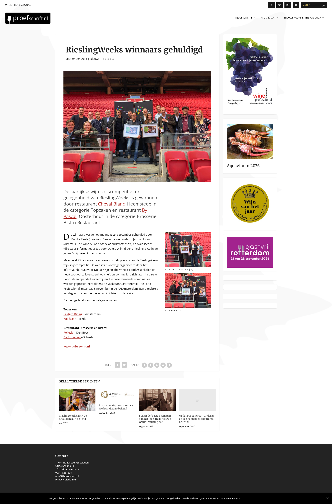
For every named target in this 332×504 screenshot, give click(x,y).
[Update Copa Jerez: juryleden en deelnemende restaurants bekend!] (197, 400)
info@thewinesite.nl (67, 476)
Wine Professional (18, 4)
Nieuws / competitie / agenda (302, 17)
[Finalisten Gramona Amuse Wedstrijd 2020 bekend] (117, 394)
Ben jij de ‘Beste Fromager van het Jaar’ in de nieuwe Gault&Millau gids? (155, 418)
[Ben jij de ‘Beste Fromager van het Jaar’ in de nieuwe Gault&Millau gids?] (157, 400)
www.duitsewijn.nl (76, 346)
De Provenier (72, 337)
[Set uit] (327, 498)
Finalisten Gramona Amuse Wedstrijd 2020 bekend (116, 407)
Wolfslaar (69, 319)
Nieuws (94, 59)
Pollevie (68, 332)
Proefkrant (268, 17)
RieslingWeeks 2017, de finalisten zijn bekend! (73, 417)
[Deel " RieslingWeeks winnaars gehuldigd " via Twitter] (124, 365)
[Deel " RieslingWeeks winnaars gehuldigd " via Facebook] (117, 365)
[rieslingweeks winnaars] (137, 181)
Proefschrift (243, 17)
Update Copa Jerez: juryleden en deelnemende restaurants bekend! (196, 418)
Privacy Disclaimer (66, 479)
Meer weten (273, 498)
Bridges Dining (73, 314)
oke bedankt (252, 498)
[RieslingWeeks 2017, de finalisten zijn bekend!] (77, 400)
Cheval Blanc (111, 204)
